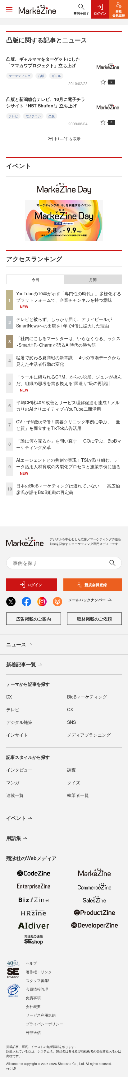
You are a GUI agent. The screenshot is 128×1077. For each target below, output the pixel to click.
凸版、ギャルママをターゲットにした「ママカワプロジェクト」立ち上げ (43, 62)
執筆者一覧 (78, 795)
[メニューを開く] (9, 9)
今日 (35, 279)
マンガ (12, 782)
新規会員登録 (96, 584)
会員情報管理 (37, 989)
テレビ (13, 116)
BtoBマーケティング (87, 697)
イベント (16, 817)
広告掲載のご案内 (33, 619)
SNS (71, 722)
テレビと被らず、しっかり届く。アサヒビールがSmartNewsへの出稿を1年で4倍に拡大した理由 (64, 322)
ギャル (56, 76)
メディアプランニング (89, 735)
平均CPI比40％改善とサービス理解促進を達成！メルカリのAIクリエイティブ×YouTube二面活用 (68, 405)
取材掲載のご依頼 (94, 619)
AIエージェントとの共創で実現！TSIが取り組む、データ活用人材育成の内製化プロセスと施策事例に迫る (68, 463)
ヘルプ (31, 963)
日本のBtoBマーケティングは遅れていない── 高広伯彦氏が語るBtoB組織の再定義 (68, 488)
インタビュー (19, 770)
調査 (71, 770)
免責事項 (33, 997)
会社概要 (33, 1006)
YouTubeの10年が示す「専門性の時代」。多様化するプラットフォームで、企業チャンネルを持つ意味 (68, 296)
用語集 (13, 837)
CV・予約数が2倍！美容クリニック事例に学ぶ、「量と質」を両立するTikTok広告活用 (68, 424)
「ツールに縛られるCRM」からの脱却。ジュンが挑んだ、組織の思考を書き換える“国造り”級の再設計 (69, 380)
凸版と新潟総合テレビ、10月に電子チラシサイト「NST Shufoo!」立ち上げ (45, 102)
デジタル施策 (19, 722)
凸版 (41, 76)
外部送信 (33, 1032)
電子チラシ (33, 116)
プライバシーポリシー (44, 1023)
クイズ (73, 782)
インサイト (17, 735)
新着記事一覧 (21, 664)
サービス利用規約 (41, 1015)
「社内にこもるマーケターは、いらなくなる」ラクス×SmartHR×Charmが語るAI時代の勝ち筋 (68, 341)
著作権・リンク (39, 971)
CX (70, 709)
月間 (93, 279)
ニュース (16, 644)
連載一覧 (15, 795)
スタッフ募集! (37, 980)
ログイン (34, 584)
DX (9, 697)
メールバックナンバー (87, 600)
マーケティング (19, 76)
